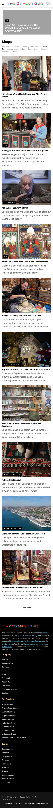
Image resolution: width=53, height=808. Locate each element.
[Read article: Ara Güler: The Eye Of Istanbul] (26, 187)
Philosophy (6, 678)
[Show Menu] (3, 3)
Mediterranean (7, 644)
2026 (7, 21)
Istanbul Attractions (12, 528)
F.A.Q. (4, 670)
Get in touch (6, 800)
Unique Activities (9, 734)
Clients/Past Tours (9, 689)
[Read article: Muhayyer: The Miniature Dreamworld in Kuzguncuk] (26, 130)
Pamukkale (6, 764)
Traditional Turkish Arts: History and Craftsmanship (25, 261)
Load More (26, 608)
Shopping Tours (8, 730)
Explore (5, 659)
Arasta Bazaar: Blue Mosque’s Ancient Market (22, 587)
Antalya (23, 641)
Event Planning (8, 711)
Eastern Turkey (8, 778)
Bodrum (38, 641)
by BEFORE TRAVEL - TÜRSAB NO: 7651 (35, 803)
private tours (7, 646)
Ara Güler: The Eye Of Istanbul (15, 207)
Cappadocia (15, 641)
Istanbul (45, 632)
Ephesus (30, 641)
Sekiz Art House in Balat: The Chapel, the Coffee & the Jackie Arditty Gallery (22, 28)
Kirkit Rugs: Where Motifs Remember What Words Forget (24, 95)
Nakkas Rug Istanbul (11, 479)
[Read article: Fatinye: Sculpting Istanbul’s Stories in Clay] (26, 295)
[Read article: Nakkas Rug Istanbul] (26, 459)
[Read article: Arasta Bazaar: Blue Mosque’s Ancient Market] (26, 567)
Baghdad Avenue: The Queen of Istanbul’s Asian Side (26, 369)
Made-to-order (8, 719)
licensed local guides (33, 635)
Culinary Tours (8, 726)
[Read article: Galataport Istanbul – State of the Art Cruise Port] (26, 513)
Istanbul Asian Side (11, 364)
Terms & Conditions (9, 797)
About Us (6, 682)
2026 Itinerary (7, 663)
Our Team (6, 685)
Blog (4, 674)
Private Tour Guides (10, 708)
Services (5, 667)
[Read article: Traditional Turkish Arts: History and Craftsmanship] (26, 241)
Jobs (36, 797)
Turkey (16, 635)
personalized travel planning (36, 644)
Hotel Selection (8, 723)
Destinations (7, 749)
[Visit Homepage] (25, 3)
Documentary (9, 203)
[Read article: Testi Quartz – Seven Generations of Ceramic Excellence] (26, 403)
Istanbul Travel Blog (12, 475)
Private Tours (7, 704)
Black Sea (6, 782)
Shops (6, 89)
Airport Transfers (9, 715)
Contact (5, 693)
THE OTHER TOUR (13, 803)
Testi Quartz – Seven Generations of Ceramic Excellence (22, 424)
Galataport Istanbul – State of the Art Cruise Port (23, 533)
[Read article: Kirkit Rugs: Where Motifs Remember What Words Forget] (26, 73)
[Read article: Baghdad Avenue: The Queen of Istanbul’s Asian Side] (26, 349)
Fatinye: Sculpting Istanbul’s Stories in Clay (21, 315)
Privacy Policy (25, 797)
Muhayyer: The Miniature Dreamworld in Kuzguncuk (25, 150)
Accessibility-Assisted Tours (14, 737)
